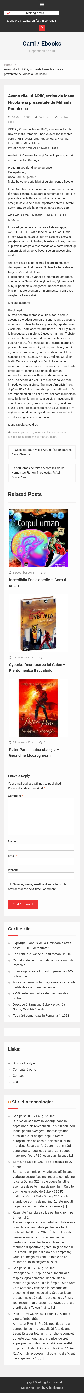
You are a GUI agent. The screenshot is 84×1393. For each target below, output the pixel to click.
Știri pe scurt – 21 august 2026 (34, 1116)
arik (15, 432)
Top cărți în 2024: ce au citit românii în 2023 (43, 954)
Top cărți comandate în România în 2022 (41, 1015)
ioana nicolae (43, 432)
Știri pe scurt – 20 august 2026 (34, 1268)
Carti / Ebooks (42, 43)
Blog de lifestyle (24, 1063)
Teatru (53, 436)
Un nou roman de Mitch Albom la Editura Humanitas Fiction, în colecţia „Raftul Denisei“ (38, 472)
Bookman (44, 117)
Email (12, 855)
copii (21, 432)
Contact (18, 1076)
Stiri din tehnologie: (32, 1102)
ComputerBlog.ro (24, 1069)
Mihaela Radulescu (19, 436)
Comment (15, 796)
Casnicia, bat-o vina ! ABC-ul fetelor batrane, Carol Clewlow (42, 452)
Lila (15, 1082)
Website (13, 870)
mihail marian (40, 436)
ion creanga (59, 432)
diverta (29, 432)
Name (13, 841)
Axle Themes (54, 1388)
